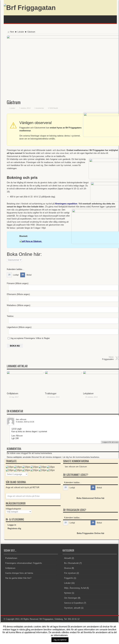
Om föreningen (70, 598)
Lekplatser (88, 393)
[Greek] (51, 470)
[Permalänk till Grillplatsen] (25, 373)
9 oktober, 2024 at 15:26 (25, 422)
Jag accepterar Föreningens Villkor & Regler (30, 338)
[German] (18, 466)
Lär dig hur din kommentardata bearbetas (81, 457)
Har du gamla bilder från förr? (18, 578)
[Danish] (34, 466)
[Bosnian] (51, 466)
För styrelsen (70, 573)
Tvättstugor (50, 393)
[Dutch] (26, 466)
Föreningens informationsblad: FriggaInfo (23, 563)
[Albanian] (18, 470)
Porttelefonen (11, 558)
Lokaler (21, 32)
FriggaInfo (68, 578)
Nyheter (67, 593)
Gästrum (83, 466)
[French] (42, 470)
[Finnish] (42, 466)
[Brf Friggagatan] (30, 7)
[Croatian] (34, 470)
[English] (10, 466)
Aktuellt (67, 558)
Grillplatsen (12, 393)
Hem (12, 32)
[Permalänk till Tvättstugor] (63, 373)
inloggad (25, 453)
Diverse (67, 568)
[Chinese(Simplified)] (26, 470)
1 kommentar (39, 108)
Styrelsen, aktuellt (72, 608)
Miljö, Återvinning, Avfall (75, 588)
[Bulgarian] (10, 470)
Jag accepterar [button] (60, 640)
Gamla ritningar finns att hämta (19, 573)
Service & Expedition (73, 603)
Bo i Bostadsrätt (71, 563)
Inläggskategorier (13, 509)
